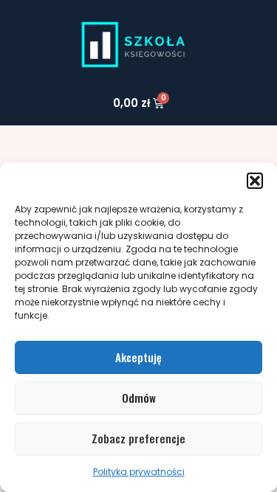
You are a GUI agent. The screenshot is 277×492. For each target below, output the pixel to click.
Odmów (139, 397)
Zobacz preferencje (138, 438)
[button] (254, 180)
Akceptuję (138, 357)
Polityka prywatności (139, 471)
